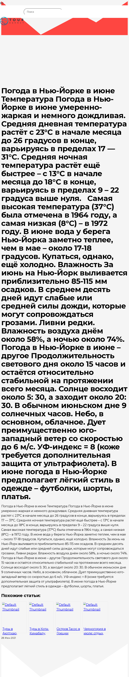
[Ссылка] (12, 31)
